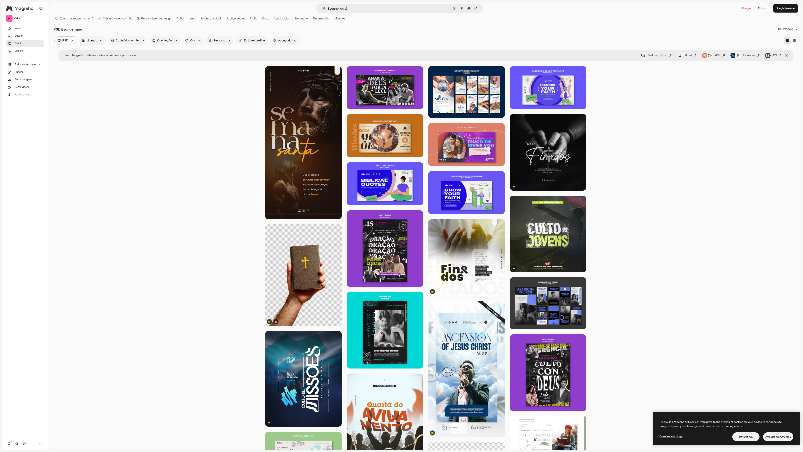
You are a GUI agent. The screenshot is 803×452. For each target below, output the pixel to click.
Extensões (749, 55)
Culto (180, 18)
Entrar (762, 8)
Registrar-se (786, 8)
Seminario (301, 18)
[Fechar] (786, 55)
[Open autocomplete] (321, 8)
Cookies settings (671, 436)
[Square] (794, 40)
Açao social (281, 18)
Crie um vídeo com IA (117, 18)
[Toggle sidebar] (41, 8)
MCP (717, 55)
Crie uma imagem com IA (76, 18)
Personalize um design (156, 18)
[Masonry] (787, 40)
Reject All (746, 436)
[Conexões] (9, 443)
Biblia (253, 18)
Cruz (265, 18)
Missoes (339, 18)
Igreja (192, 18)
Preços (747, 8)
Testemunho (321, 18)
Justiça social (235, 18)
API (775, 55)
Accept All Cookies (778, 436)
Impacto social (211, 18)
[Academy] (16, 443)
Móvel (688, 55)
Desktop (657, 55)
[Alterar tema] (24, 443)
